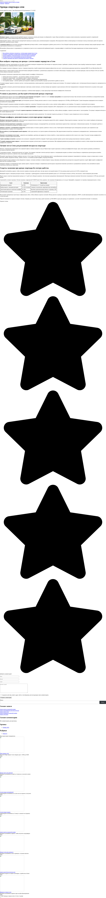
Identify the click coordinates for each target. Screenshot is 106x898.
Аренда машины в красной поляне (8, 713)
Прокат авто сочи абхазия (6, 772)
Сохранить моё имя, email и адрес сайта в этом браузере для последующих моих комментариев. (25, 695)
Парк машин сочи (4, 753)
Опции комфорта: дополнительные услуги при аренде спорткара (19, 55)
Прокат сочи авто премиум (6, 852)
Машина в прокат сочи (5, 892)
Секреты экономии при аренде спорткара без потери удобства (18, 58)
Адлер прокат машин (5, 812)
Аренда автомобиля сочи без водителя (9, 710)
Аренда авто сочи (4, 712)
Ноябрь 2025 (6, 727)
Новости (5, 733)
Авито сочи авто (4, 714)
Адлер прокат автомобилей (6, 792)
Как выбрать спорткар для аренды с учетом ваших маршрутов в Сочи (20, 53)
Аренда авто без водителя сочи (7, 872)
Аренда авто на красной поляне (8, 709)
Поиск (1, 700)
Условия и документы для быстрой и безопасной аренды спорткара (19, 54)
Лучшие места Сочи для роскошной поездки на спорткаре (17, 57)
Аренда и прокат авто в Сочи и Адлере (9, 2)
